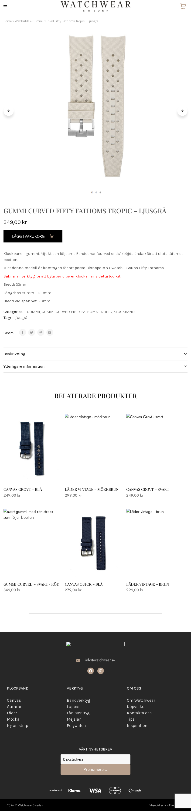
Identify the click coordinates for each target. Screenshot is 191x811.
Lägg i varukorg (29, 236)
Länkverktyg (78, 712)
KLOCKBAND (124, 311)
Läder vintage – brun (147, 584)
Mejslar (74, 719)
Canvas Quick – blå (83, 584)
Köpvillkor (136, 706)
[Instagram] (100, 671)
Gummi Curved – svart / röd (31, 584)
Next (182, 111)
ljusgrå (20, 317)
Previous (8, 111)
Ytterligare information (24, 366)
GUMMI (33, 311)
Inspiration (137, 725)
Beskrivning (14, 353)
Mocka (13, 719)
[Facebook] (90, 671)
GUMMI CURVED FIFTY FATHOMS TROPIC (77, 311)
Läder (12, 712)
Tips (131, 719)
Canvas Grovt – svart (147, 489)
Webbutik (22, 21)
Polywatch (76, 725)
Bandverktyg (78, 700)
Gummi (14, 706)
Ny (9, 725)
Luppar (73, 706)
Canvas (14, 700)
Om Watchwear (141, 700)
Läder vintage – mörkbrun (92, 489)
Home (7, 21)
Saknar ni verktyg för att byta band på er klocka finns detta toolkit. (62, 276)
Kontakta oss (139, 712)
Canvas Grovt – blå (22, 489)
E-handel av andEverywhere (166, 805)
